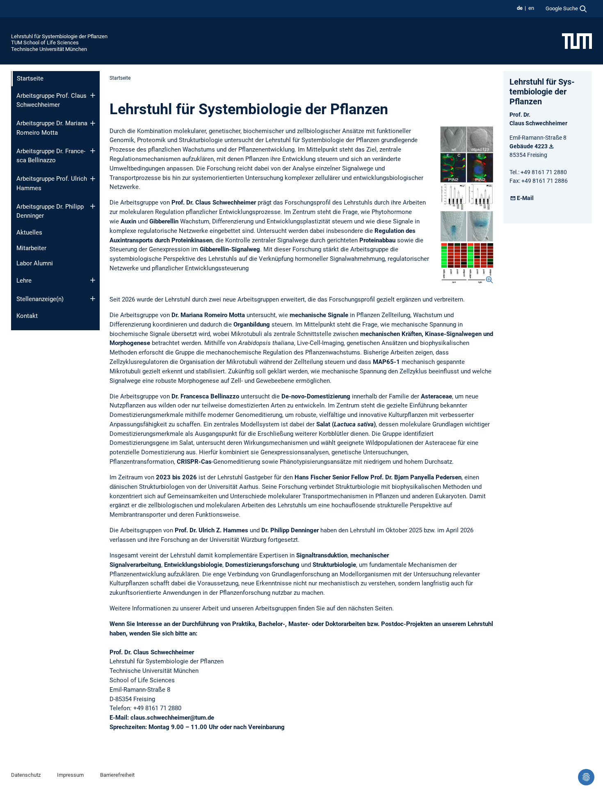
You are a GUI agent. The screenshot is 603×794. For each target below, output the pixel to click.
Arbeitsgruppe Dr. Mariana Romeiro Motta (51, 128)
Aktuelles (29, 232)
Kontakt (27, 316)
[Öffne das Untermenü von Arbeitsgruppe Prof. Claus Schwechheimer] (93, 95)
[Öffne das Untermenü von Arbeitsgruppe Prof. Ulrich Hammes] (93, 179)
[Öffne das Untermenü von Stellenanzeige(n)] (93, 299)
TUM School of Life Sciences (45, 42)
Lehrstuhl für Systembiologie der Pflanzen (59, 36)
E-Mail (525, 198)
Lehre (24, 280)
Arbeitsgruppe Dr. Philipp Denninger (50, 211)
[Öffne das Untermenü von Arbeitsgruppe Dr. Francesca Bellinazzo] (93, 151)
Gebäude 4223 (528, 146)
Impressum (70, 775)
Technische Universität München (49, 49)
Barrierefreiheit (117, 775)
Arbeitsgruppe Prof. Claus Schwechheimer (51, 100)
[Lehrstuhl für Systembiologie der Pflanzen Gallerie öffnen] (466, 205)
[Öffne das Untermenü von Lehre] (93, 280)
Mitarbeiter (31, 248)
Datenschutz (26, 775)
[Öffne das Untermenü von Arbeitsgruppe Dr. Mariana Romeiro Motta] (93, 123)
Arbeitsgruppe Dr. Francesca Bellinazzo (50, 155)
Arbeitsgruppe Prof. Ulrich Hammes (51, 183)
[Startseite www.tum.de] (577, 40)
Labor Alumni (34, 263)
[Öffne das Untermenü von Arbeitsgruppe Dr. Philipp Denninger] (93, 206)
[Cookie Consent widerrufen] (586, 777)
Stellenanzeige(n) (40, 299)
